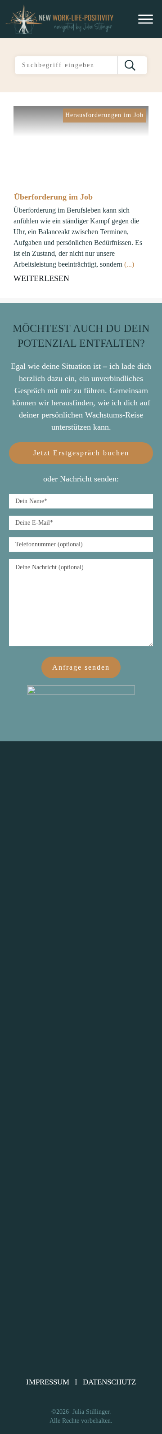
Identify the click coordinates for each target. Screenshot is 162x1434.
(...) (129, 264)
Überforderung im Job (53, 196)
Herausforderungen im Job (104, 115)
